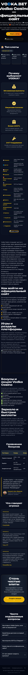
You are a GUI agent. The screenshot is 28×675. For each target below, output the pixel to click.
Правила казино (6, 668)
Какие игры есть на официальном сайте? (13, 647)
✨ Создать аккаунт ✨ (14, 599)
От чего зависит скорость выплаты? (10, 655)
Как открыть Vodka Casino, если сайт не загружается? (12, 626)
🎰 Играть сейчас (14, 34)
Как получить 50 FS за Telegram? (12, 640)
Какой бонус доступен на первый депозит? (13, 634)
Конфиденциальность (17, 668)
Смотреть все (7, 50)
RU (25, 668)
